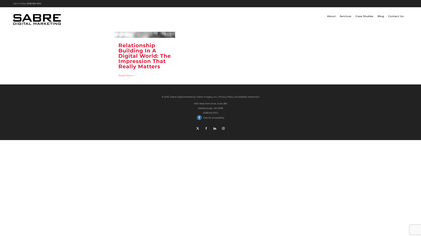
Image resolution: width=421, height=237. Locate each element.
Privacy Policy (226, 96)
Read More (125, 75)
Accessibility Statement (247, 96)
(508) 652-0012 (210, 112)
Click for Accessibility (213, 117)
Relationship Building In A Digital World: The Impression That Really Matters (144, 56)
